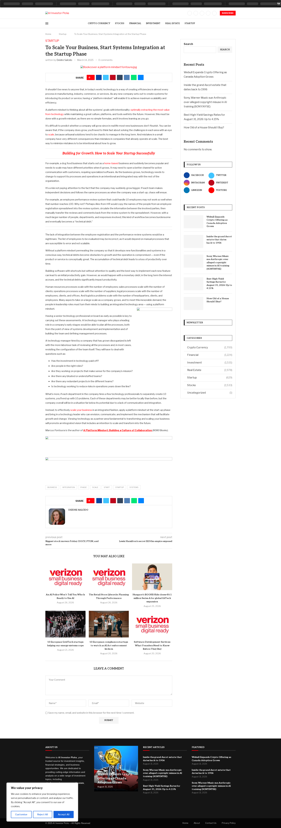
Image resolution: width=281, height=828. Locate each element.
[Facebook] (189, 13)
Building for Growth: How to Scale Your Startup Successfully (108, 153)
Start (107, 487)
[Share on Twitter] (106, 77)
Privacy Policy (229, 823)
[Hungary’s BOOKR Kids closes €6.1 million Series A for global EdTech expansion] (152, 576)
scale (51, 134)
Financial (135, 23)
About (197, 823)
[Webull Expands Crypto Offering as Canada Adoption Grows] (193, 221)
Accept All (63, 814)
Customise (21, 814)
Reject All (42, 814)
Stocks (119, 23)
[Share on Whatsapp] (134, 77)
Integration (68, 487)
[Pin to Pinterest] (113, 77)
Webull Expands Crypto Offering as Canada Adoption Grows (217, 221)
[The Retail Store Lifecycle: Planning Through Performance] (109, 576)
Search (188, 44)
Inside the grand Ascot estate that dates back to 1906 (219, 239)
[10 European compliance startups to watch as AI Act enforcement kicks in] (109, 624)
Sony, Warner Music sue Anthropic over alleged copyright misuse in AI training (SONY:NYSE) (205, 102)
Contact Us (210, 823)
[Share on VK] (127, 77)
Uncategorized (209, 392)
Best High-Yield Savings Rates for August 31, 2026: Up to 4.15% (219, 283)
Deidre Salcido (64, 60)
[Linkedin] (208, 13)
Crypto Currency (99, 23)
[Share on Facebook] (99, 77)
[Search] (234, 23)
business (52, 487)
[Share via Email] (141, 77)
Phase (83, 487)
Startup (190, 23)
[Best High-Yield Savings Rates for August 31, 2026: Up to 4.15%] (193, 283)
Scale (95, 487)
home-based (111, 163)
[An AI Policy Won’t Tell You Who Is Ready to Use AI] (65, 576)
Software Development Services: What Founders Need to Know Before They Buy (152, 645)
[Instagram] (202, 13)
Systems (133, 487)
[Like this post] (92, 77)
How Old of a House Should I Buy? (204, 127)
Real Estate (172, 23)
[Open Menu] (46, 23)
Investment (153, 23)
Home (48, 34)
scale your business (81, 410)
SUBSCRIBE (228, 13)
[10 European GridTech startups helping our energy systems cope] (65, 624)
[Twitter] (196, 13)
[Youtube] (214, 13)
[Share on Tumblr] (120, 77)
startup (119, 487)
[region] (42, 802)
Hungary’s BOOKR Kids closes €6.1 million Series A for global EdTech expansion (152, 598)
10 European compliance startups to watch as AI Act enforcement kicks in (108, 645)
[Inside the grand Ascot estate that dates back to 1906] (193, 241)
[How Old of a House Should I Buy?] (193, 303)
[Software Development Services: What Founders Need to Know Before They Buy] (152, 624)
